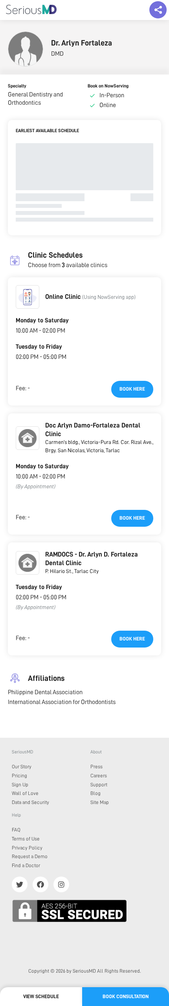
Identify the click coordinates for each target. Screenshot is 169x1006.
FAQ (16, 829)
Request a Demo (30, 856)
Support (98, 784)
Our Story (21, 766)
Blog (95, 793)
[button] (27, 297)
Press (96, 766)
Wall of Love (25, 793)
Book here (132, 388)
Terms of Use (26, 838)
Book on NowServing (108, 86)
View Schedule (41, 996)
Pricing (19, 775)
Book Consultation (126, 996)
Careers (98, 775)
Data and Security (30, 802)
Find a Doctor (26, 865)
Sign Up (20, 784)
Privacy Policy (27, 847)
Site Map (99, 802)
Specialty (17, 86)
